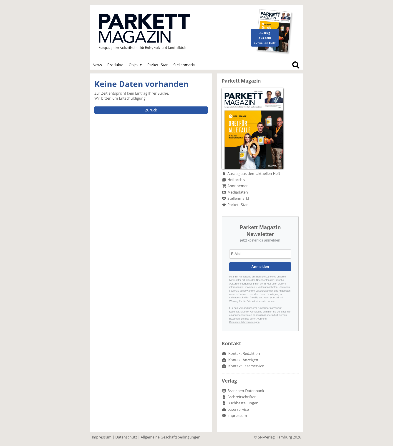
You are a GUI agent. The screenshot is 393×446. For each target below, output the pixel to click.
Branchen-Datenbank (245, 390)
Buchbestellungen (242, 403)
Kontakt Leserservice (246, 365)
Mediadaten (237, 192)
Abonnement (238, 185)
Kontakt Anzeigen (243, 359)
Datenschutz (126, 437)
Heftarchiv (236, 179)
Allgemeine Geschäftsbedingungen (170, 437)
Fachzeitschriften (242, 396)
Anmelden (260, 267)
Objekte (135, 64)
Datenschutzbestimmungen (244, 322)
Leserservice (238, 409)
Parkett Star (157, 64)
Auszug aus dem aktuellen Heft (253, 173)
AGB (259, 318)
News (97, 64)
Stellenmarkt (184, 64)
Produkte (115, 64)
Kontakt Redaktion (244, 353)
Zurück (151, 110)
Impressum (237, 415)
